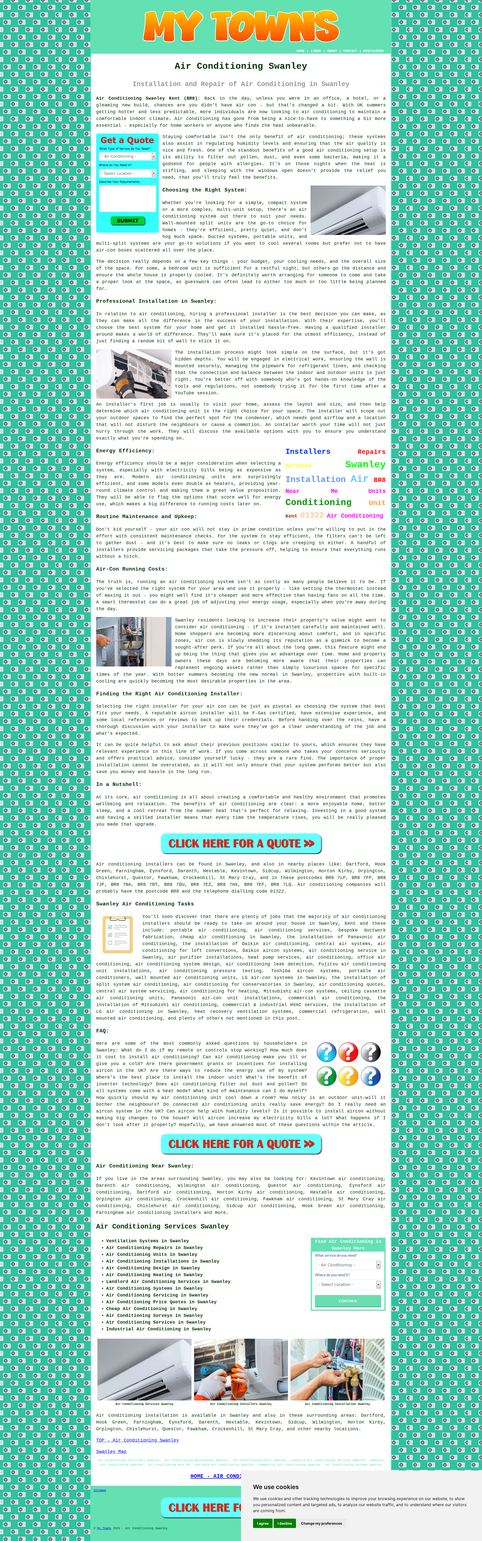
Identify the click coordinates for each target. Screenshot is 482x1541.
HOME (300, 51)
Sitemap (100, 1490)
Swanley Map (111, 1451)
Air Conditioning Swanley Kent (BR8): (148, 98)
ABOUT (332, 51)
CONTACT (350, 51)
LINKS (316, 51)
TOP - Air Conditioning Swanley (137, 1440)
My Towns (104, 1528)
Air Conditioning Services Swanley (162, 1226)
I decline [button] (285, 1523)
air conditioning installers (164, 1212)
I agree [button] (263, 1523)
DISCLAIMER (373, 51)
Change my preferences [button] (321, 1523)
